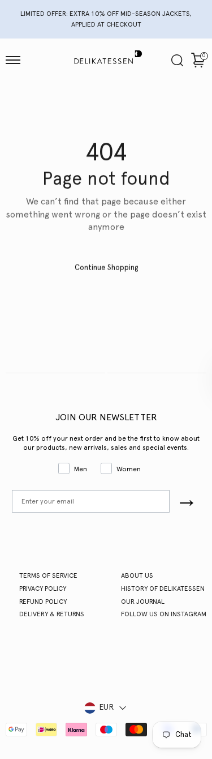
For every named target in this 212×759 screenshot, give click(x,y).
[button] (13, 60)
